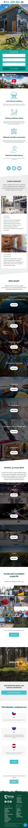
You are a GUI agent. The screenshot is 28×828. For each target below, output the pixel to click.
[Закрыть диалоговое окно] (26, 1)
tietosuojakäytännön (4, 43)
